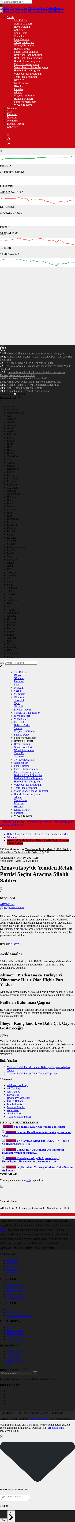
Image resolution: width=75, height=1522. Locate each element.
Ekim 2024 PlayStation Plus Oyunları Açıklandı (34, 381)
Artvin (10, 428)
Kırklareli (12, 525)
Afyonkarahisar (15, 412)
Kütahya (11, 537)
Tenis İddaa (13, 1357)
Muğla (10, 553)
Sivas (10, 584)
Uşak (10, 603)
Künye (10, 1266)
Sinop (10, 581)
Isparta (10, 503)
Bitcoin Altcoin (15, 123)
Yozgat (11, 609)
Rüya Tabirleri (22, 715)
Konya (10, 534)
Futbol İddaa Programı (26, 64)
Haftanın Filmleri (23, 98)
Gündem (12, 108)
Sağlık (17, 690)
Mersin (11, 506)
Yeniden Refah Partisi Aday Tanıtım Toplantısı (32, 1073)
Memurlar (12, 120)
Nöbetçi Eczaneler (24, 45)
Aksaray (11, 615)
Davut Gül (13, 1094)
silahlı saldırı (14, 1113)
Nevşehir (12, 559)
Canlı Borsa (20, 32)
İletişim (11, 1272)
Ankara (11, 421)
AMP (10, 1363)
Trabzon (11, 593)
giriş (28, 1180)
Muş (9, 556)
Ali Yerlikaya (14, 1088)
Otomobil (19, 697)
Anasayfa (6, 821)
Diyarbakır (13, 468)
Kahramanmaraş (16, 547)
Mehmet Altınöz (16, 1107)
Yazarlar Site (14, 1354)
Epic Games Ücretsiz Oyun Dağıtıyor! (29, 390)
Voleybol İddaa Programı (28, 73)
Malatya (11, 540)
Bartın (10, 634)
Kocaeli (11, 531)
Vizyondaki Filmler (24, 95)
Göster (15, 943)
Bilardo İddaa (14, 1294)
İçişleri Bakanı (15, 1100)
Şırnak (10, 631)
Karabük (12, 647)
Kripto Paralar (21, 83)
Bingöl (10, 440)
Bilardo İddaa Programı (27, 61)
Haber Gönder (22, 48)
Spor (9, 111)
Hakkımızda (13, 1269)
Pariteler (18, 89)
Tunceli (11, 597)
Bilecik (11, 437)
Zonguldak (13, 612)
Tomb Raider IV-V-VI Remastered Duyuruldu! (34, 384)
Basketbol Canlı (16, 1360)
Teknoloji (19, 700)
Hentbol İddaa (15, 1290)
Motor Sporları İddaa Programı (31, 67)
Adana (10, 406)
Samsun (11, 575)
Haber (3, 1229)
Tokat (10, 590)
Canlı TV (19, 36)
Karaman (12, 622)
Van (9, 606)
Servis (10, 17)
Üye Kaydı (13, 1263)
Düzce (10, 656)
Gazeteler (19, 29)
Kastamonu (13, 518)
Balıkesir (12, 434)
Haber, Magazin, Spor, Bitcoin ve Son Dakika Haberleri (38, 834)
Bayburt (11, 619)
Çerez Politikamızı (39, 1418)
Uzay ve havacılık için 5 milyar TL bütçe (30, 362)
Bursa (10, 453)
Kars (9, 515)
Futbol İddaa (14, 1284)
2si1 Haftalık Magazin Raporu (25, 387)
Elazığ (10, 475)
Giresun (11, 490)
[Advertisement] (37, 306)
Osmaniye (12, 653)
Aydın (10, 431)
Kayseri (11, 522)
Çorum (11, 462)
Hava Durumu (22, 26)
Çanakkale (13, 456)
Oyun (17, 703)
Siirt (9, 578)
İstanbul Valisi (14, 1104)
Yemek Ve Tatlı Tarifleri (27, 712)
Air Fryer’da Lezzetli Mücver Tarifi (27, 378)
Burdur (11, 450)
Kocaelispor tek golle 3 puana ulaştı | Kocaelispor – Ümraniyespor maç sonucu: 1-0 (32, 374)
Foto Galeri (20, 722)
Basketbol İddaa (16, 1287)
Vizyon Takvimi (23, 104)
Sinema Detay (21, 734)
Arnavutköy (13, 1091)
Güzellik (18, 706)
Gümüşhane (13, 493)
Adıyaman (12, 409)
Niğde (10, 562)
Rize (9, 568)
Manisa (11, 543)
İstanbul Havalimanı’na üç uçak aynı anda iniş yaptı (36, 353)
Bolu (9, 446)
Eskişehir (12, 484)
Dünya (17, 675)
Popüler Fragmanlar (25, 101)
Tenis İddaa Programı (26, 76)
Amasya (11, 418)
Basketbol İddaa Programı (28, 57)
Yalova (11, 644)
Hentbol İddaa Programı (27, 70)
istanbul (11, 509)
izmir (10, 512)
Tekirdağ (12, 587)
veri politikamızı (55, 1427)
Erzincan (12, 478)
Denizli (11, 465)
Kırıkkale (12, 625)
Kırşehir (11, 528)
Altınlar (18, 92)
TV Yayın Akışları (24, 42)
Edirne (10, 471)
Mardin (11, 550)
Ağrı (9, 415)
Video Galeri (21, 718)
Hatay (10, 500)
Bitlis (10, 443)
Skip (3, 1520)
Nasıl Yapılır (21, 762)
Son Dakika (20, 20)
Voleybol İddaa (15, 1297)
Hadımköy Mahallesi (18, 1097)
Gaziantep (12, 487)
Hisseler (18, 86)
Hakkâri (11, 497)
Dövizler (19, 79)
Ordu (10, 565)
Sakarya (11, 572)
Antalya (11, 425)
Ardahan (12, 637)
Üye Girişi (12, 1260)
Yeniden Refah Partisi (19, 1116)
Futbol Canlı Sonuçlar (26, 51)
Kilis (9, 650)
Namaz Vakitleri (23, 23)
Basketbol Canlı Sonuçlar (28, 54)
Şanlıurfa (12, 600)
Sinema (18, 728)
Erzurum (12, 481)
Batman (11, 628)
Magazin (12, 117)
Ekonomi (12, 114)
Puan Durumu (21, 39)
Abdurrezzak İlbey (17, 1085)
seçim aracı (13, 1110)
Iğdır (9, 640)
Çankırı (11, 459)
